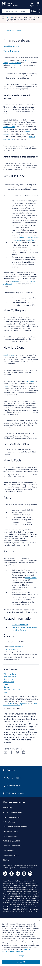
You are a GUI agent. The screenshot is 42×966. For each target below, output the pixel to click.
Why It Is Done (9, 674)
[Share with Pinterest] (24, 752)
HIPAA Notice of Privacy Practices (15, 827)
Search (35, 11)
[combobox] (16, 11)
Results (6, 687)
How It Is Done (9, 679)
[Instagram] (30, 873)
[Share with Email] (5, 752)
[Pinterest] (24, 873)
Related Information (11, 690)
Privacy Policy (22, 703)
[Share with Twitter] (18, 752)
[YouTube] (17, 873)
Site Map (6, 860)
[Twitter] (5, 873)
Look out (9, 17)
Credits (6, 692)
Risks (5, 684)
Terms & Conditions (10, 836)
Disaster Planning (9, 850)
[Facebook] (11, 873)
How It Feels (8, 682)
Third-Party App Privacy (12, 846)
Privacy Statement (16, 951)
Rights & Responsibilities (12, 841)
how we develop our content (20, 704)
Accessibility (7, 808)
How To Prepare (10, 677)
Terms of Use (7, 703)
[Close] (39, 920)
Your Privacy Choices (11, 831)
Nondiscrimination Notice (12, 812)
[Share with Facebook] (11, 752)
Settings (21, 956)
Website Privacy (9, 822)
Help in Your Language (11, 817)
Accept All (21, 962)
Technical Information (11, 855)
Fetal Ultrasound (20, 625)
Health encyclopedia (13, 31)
